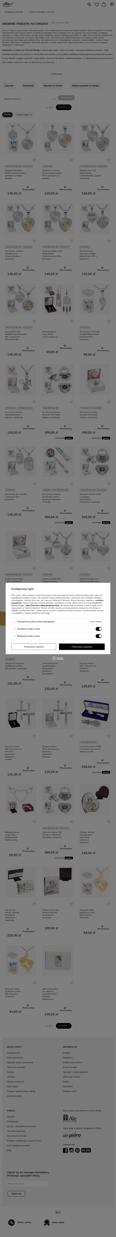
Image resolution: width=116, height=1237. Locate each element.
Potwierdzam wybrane (34, 647)
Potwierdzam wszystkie (82, 647)
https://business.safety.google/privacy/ (42, 605)
